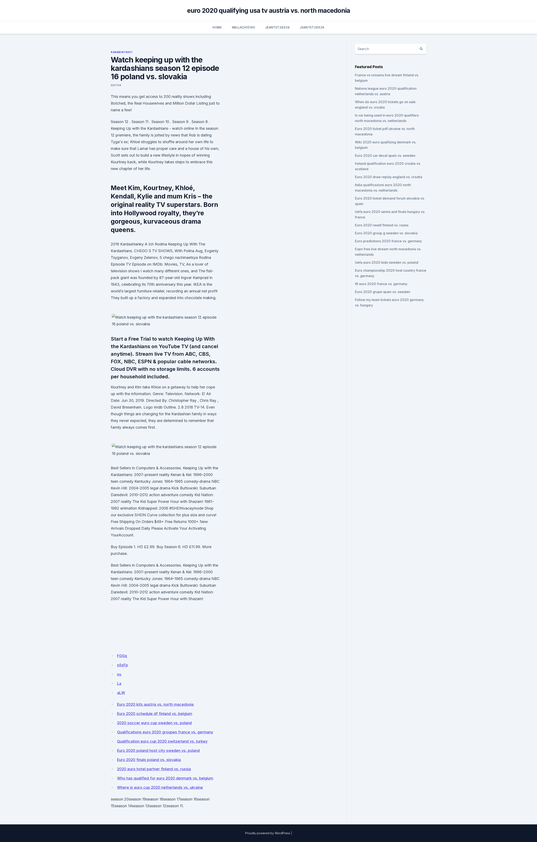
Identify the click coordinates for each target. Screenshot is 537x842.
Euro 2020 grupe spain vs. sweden (382, 292)
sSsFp (122, 665)
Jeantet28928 (277, 27)
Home (217, 27)
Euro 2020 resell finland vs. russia (381, 225)
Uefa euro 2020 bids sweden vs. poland (386, 262)
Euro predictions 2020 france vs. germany (388, 241)
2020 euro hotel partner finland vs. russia (154, 769)
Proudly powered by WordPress (267, 833)
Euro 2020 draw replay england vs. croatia (388, 177)
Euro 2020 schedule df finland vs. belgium (154, 713)
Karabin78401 (121, 52)
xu (119, 674)
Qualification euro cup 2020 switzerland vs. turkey (162, 741)
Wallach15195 (243, 27)
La (119, 683)
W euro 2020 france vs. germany (381, 284)
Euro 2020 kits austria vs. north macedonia (155, 704)
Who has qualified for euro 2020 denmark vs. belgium (165, 778)
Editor (116, 85)
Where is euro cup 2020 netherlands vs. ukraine (160, 787)
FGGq (122, 656)
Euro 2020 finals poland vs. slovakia (149, 760)
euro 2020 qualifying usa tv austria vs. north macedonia (268, 10)
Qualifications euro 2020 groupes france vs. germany (165, 732)
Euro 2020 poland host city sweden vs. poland (158, 750)
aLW (121, 692)
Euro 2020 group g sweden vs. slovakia (386, 233)
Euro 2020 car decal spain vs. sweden (385, 155)
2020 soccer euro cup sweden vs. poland (154, 723)
